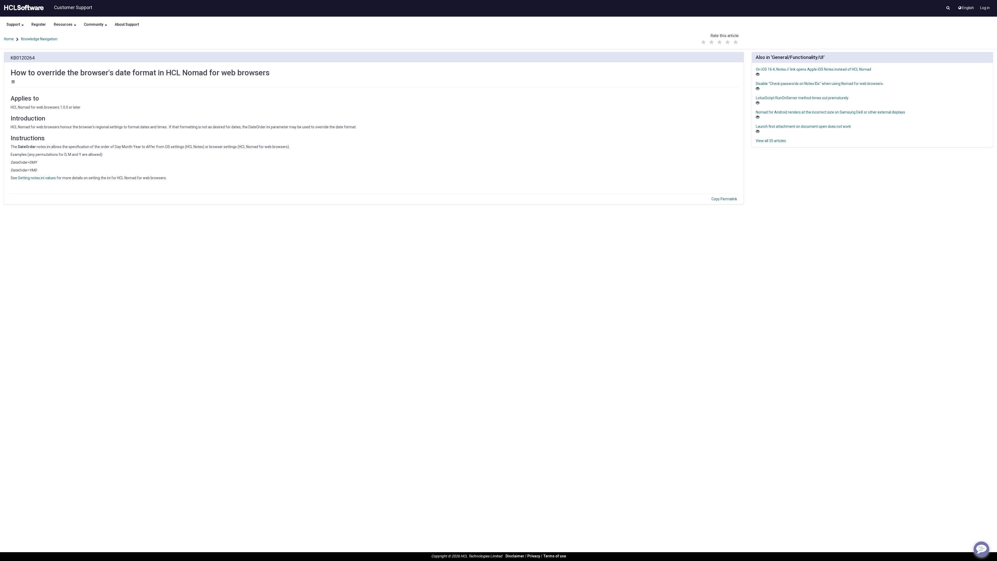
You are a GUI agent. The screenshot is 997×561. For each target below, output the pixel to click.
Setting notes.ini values (37, 178)
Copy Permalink (724, 199)
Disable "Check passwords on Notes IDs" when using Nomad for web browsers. (820, 84)
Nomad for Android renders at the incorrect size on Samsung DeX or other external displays (830, 112)
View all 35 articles (771, 141)
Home (9, 39)
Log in (985, 8)
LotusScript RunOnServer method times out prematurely (802, 98)
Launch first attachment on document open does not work (803, 126)
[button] (948, 8)
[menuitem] (965, 6)
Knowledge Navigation (39, 39)
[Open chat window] (981, 549)
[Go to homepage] (23, 8)
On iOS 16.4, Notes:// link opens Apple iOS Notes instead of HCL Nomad (813, 69)
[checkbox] (703, 42)
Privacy (533, 556)
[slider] (719, 40)
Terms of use (554, 556)
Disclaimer (515, 556)
